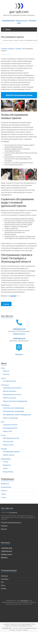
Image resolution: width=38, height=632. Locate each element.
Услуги (3, 378)
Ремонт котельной (9, 398)
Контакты (6, 374)
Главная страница (13, 40)
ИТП (2, 422)
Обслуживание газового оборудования (17, 414)
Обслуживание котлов (11, 438)
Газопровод (5, 405)
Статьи (5, 462)
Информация (6, 459)
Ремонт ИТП (7, 431)
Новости (6, 371)
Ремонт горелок (8, 455)
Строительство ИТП (10, 425)
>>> (14, 296)
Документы (7, 465)
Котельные (5, 385)
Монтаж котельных (9, 391)
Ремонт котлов (8, 445)
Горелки (21, 40)
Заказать (25, 630)
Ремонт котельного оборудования (15, 401)
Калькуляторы (8, 472)
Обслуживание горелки (11, 451)
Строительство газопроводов (13, 408)
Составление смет (9, 381)
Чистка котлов (8, 441)
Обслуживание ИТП (10, 428)
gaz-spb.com (19, 11)
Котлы (3, 435)
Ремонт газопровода (10, 418)
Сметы (5, 468)
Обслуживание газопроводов (13, 411)
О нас (3, 368)
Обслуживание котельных (12, 394)
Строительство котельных (12, 388)
